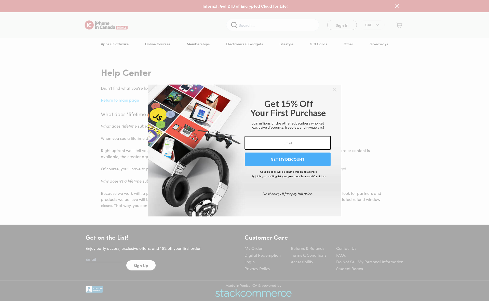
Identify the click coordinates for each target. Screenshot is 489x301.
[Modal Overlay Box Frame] (245, 150)
